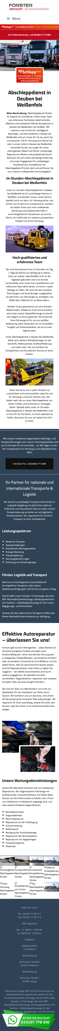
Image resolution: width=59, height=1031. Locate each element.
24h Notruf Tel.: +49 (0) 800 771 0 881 (29, 464)
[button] (13, 18)
